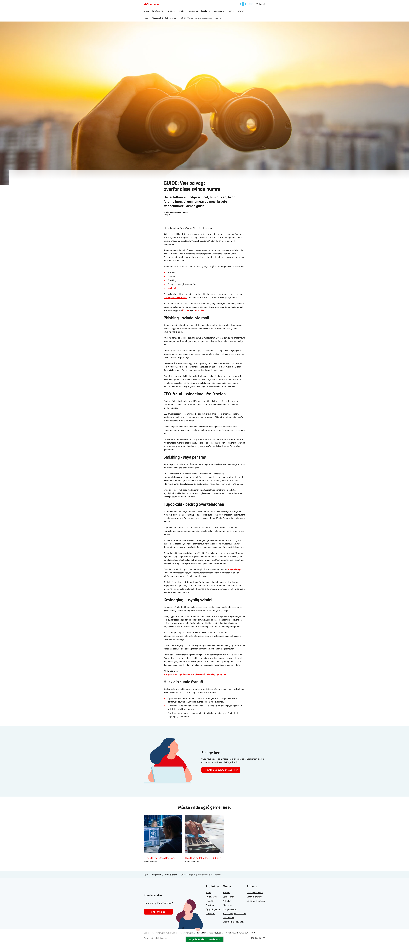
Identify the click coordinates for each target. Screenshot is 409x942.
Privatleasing (157, 10)
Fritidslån (171, 10)
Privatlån (182, 10)
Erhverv (241, 10)
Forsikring (205, 10)
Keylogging (173, 288)
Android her (199, 310)
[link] (145, 4)
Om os (232, 10)
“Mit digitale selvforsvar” (175, 297)
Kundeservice (218, 10)
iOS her (185, 310)
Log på (262, 3)
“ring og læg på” (234, 569)
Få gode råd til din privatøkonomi (204, 939)
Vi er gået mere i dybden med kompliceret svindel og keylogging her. (195, 674)
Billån (146, 10)
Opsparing (193, 10)
